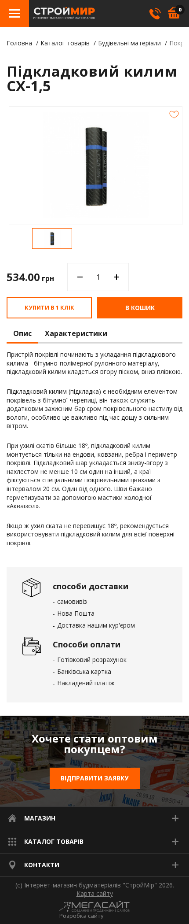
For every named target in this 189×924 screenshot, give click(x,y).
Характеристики (76, 333)
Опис (22, 333)
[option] (52, 238)
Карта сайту (94, 894)
